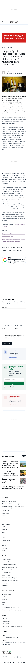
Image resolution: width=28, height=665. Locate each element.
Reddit (4, 602)
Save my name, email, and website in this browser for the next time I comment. (14, 337)
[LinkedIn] (2, 662)
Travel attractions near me (9, 567)
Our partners (5, 510)
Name (4, 328)
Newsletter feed (6, 594)
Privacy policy (6, 621)
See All (24, 456)
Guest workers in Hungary (9, 570)
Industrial (19, 247)
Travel (3, 532)
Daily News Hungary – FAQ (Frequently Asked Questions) (13, 507)
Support (4, 515)
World (3, 543)
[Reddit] (21, 662)
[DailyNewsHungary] (14, 22)
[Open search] (25, 21)
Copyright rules (6, 618)
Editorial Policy (6, 624)
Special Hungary (6, 540)
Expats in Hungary (7, 572)
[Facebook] (5, 662)
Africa (7, 247)
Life (3, 535)
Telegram (4, 599)
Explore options (13, 357)
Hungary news (6, 524)
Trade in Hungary (17, 250)
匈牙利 (3, 550)
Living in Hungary (7, 559)
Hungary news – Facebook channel (11, 610)
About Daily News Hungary (9, 501)
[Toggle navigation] (3, 21)
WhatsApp (5, 597)
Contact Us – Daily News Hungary (11, 504)
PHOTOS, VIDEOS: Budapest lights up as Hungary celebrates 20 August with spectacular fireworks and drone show (14, 37)
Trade (9, 250)
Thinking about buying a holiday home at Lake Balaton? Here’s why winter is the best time (10, 464)
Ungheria (4, 548)
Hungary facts (6, 575)
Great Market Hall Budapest (10, 580)
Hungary (13, 247)
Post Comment (6, 343)
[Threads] (24, 662)
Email (17, 328)
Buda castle (5, 585)
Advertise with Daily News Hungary (12, 626)
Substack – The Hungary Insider (11, 607)
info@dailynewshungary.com (10, 637)
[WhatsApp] (16, 662)
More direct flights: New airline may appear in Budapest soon (13, 488)
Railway (4, 250)
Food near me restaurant (9, 564)
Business (4, 529)
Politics (4, 527)
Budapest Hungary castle (9, 583)
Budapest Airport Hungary (9, 577)
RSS (3, 604)
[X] (10, 662)
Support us (11, 404)
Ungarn (4, 545)
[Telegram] (18, 662)
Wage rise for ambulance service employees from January (10, 473)
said (8, 127)
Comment (5, 307)
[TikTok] (13, 662)
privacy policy (16, 386)
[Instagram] (8, 662)
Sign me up (14, 384)
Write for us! (5, 513)
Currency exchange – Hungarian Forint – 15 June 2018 (9, 481)
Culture (4, 537)
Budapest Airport (6, 562)
